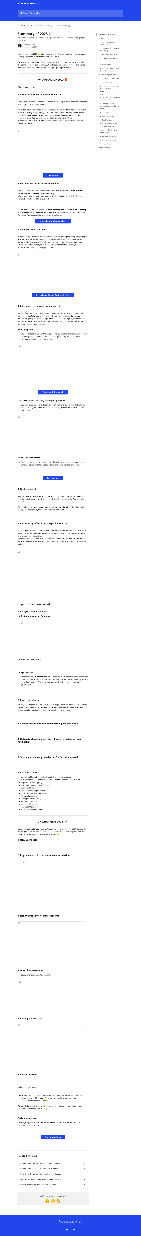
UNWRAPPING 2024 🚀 (106, 116)
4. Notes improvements (108, 136)
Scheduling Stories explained (53, 221)
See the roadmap (53, 1137)
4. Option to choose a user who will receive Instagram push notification (110, 97)
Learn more (52, 175)
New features (103, 38)
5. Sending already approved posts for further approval (110, 106)
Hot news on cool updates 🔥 (41, 26)
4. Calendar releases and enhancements (109, 59)
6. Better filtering (106, 144)
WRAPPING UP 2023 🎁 (106, 34)
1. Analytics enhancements (110, 78)
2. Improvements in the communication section (108, 125)
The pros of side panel (53, 392)
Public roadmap (104, 148)
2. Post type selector (107, 82)
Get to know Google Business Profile (53, 295)
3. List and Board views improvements (108, 131)
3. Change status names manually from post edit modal (109, 88)
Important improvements (107, 75)
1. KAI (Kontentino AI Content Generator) (107, 43)
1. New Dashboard (106, 120)
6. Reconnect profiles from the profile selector (109, 69)
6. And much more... (107, 112)
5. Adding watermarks (108, 140)
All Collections (23, 26)
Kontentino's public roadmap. (30, 1125)
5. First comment (106, 65)
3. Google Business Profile (109, 54)
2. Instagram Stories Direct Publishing (110, 49)
